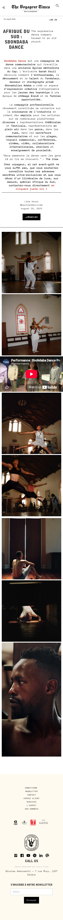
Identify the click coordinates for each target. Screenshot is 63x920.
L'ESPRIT (31, 805)
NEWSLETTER (31, 791)
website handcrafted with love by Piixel (32, 867)
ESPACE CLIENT (32, 798)
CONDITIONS (31, 788)
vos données (31, 809)
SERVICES (31, 802)
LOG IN (53, 20)
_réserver (31, 217)
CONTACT (31, 795)
